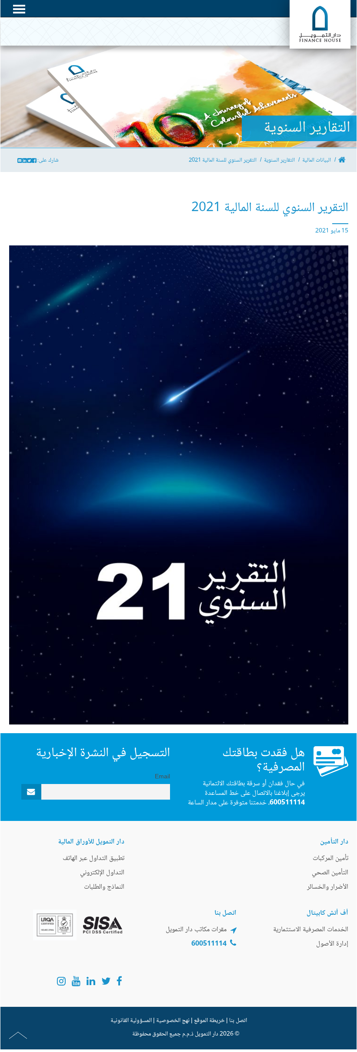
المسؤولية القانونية (131, 1021)
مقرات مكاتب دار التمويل (196, 930)
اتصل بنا (238, 1021)
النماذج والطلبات (104, 887)
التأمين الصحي (330, 873)
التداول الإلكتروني (102, 873)
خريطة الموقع (209, 1021)
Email (162, 777)
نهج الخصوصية (173, 1021)
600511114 (287, 803)
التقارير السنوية (279, 160)
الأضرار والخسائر (327, 887)
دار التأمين (334, 842)
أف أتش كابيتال (327, 913)
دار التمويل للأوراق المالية (91, 842)
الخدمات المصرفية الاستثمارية (310, 930)
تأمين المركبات (330, 858)
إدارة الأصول (332, 944)
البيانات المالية (316, 160)
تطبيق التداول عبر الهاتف (93, 858)
